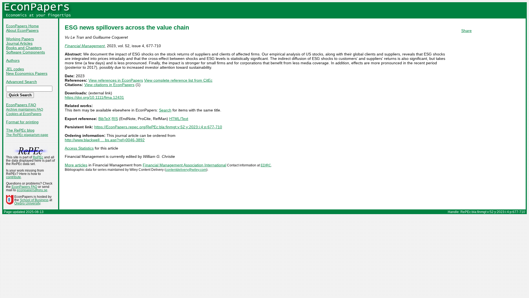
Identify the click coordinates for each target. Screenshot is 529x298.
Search (165, 110)
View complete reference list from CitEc (178, 80)
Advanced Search (21, 81)
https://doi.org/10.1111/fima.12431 (94, 97)
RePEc (38, 157)
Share (466, 30)
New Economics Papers (26, 73)
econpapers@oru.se (32, 190)
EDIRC (266, 165)
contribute (13, 177)
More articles (76, 165)
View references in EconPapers (115, 80)
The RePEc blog (20, 130)
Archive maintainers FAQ (24, 109)
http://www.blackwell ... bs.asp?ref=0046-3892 (105, 140)
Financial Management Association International (184, 165)
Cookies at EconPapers (23, 114)
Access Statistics (79, 148)
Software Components (25, 52)
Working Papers (20, 39)
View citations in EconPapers (109, 85)
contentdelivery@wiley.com (186, 169)
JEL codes (15, 69)
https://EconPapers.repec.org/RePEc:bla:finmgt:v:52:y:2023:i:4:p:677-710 (158, 127)
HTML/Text (178, 118)
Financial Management (85, 46)
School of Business (34, 200)
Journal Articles (19, 43)
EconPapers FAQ (21, 105)
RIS (115, 118)
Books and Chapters (24, 48)
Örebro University (27, 203)
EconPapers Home (22, 26)
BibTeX (104, 118)
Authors (13, 60)
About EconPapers (22, 30)
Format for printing (22, 122)
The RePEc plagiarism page (27, 135)
